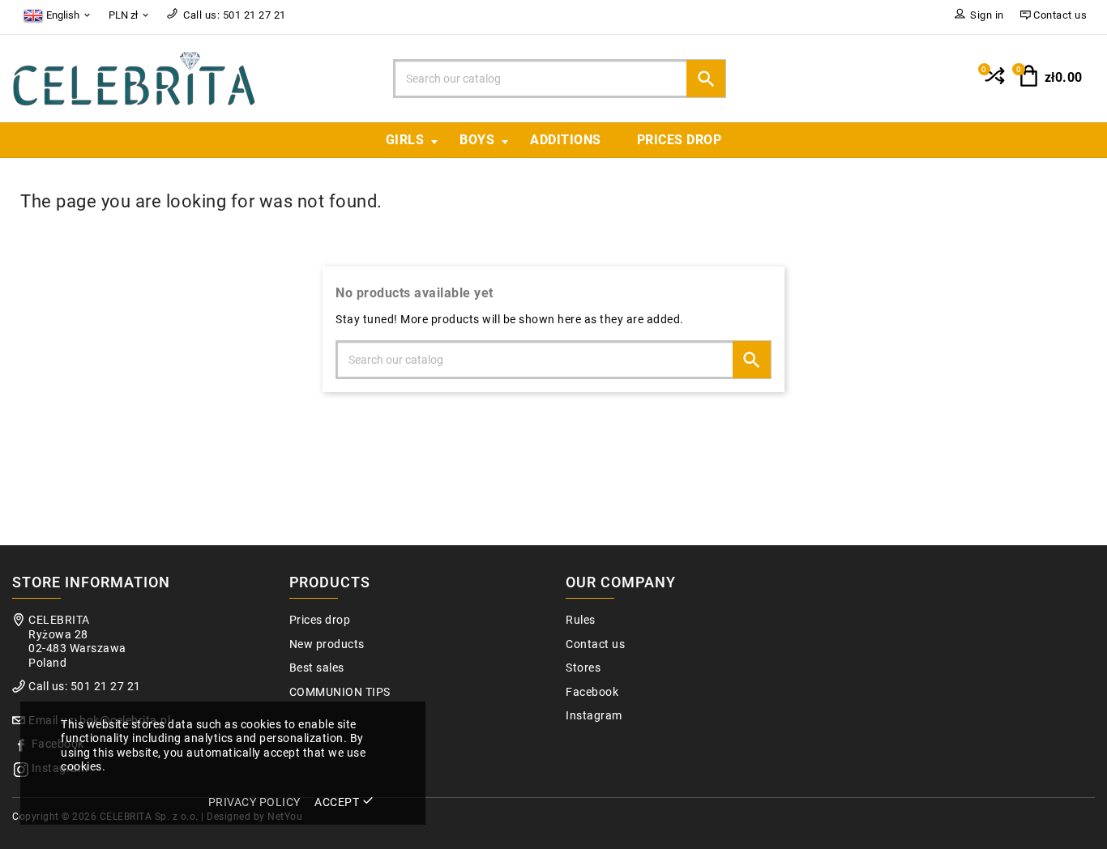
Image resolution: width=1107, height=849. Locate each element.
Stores (583, 668)
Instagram (594, 716)
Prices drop (679, 139)
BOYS (476, 139)
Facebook (592, 692)
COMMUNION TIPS (340, 692)
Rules (581, 620)
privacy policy (254, 802)
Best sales (316, 668)
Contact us (595, 644)
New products (327, 644)
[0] (993, 82)
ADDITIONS (565, 139)
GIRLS (405, 139)
